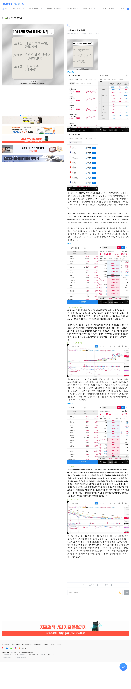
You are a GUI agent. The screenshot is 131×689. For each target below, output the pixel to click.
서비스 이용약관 (5, 644)
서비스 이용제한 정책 (26, 644)
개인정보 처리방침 (16, 644)
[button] (20, 115)
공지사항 (46, 644)
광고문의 (52, 644)
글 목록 (85, 585)
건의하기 (59, 644)
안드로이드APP (37, 644)
